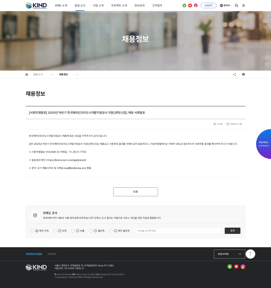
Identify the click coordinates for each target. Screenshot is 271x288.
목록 (135, 191)
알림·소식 (80, 5)
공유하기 (234, 74)
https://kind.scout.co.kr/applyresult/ (66, 160)
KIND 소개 (61, 5)
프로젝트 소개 (119, 5)
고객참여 (157, 5)
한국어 (227, 5)
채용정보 (63, 74)
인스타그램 (196, 5)
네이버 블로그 (184, 5)
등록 (232, 230)
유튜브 (190, 5)
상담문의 (209, 5)
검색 (236, 5)
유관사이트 (223, 254)
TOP (250, 254)
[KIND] (36, 5)
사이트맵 (51, 254)
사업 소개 (98, 5)
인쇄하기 (243, 74)
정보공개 (140, 5)
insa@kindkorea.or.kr (75, 168)
